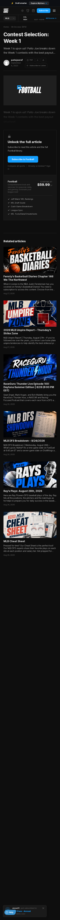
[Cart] (33, 11)
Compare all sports (16, 166)
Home (6, 27)
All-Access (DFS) (19, 27)
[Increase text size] (43, 60)
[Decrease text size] (37, 60)
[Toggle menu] (54, 10)
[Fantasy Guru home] (5, 10)
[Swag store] (28, 11)
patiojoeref (17, 60)
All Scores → (51, 18)
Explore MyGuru (39, 3)
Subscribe (43, 10)
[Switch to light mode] (22, 11)
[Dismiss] (43, 908)
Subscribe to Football (23, 159)
